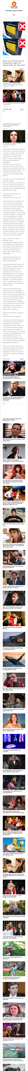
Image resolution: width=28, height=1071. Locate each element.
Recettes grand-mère (14, 10)
